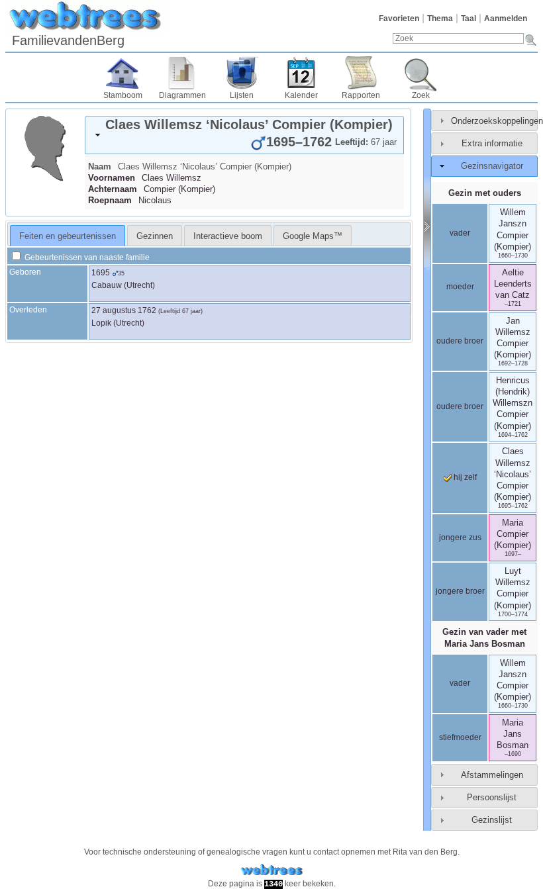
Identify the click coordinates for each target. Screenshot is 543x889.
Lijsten (242, 95)
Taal (468, 18)
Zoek (421, 95)
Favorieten (399, 18)
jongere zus (460, 537)
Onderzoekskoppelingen (497, 121)
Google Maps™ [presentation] (312, 236)
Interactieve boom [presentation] (227, 236)
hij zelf (464, 477)
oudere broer (459, 341)
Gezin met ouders (484, 193)
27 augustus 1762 (123, 310)
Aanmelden (505, 18)
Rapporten (361, 95)
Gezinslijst (491, 820)
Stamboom (122, 95)
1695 (100, 272)
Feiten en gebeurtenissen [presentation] (67, 236)
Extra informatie (492, 143)
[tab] (244, 135)
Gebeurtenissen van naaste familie (86, 257)
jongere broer (460, 591)
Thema (440, 18)
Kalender (301, 95)
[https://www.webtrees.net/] (271, 870)
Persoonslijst (492, 797)
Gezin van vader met (484, 637)
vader (460, 233)
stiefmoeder (460, 737)
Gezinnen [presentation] (154, 236)
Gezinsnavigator (492, 166)
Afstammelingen (492, 775)
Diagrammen (182, 95)
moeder (460, 286)
